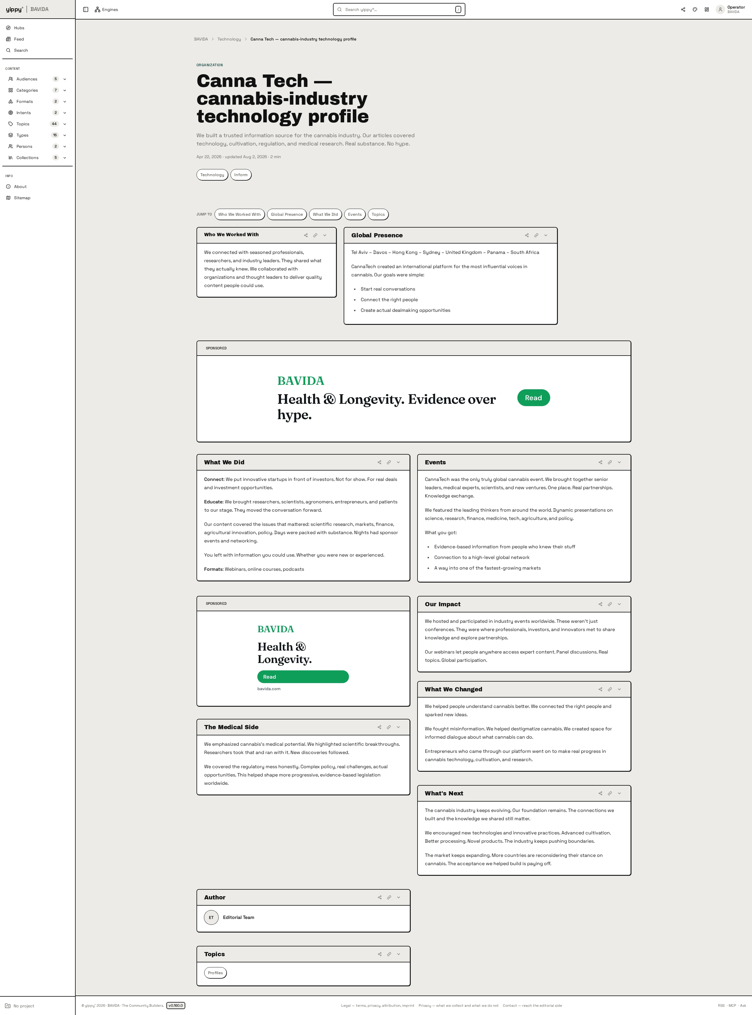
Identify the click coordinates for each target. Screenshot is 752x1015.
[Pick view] (706, 9)
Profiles (215, 972)
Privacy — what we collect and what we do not (459, 1005)
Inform (241, 174)
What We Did (325, 214)
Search (21, 50)
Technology (229, 39)
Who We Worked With (239, 214)
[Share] (306, 235)
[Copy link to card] (315, 235)
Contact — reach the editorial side (532, 1005)
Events (355, 214)
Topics (378, 214)
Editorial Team (238, 917)
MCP (732, 1005)
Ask (743, 1005)
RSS (721, 1005)
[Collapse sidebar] (85, 9)
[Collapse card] (325, 235)
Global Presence (287, 214)
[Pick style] (695, 9)
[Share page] (683, 9)
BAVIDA (201, 39)
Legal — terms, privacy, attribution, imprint (378, 1005)
